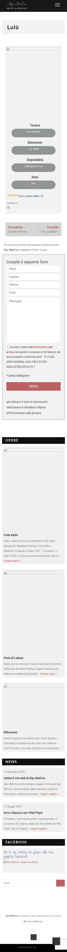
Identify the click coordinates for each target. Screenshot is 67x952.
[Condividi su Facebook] (10, 208)
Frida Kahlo (11, 535)
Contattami (24, 916)
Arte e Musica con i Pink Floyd (23, 813)
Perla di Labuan (13, 658)
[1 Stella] (8, 195)
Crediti (33, 916)
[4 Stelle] (14, 195)
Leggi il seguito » (49, 794)
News (11, 761)
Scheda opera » (12, 560)
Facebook (16, 842)
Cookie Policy (42, 916)
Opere (12, 440)
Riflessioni (10, 732)
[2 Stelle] (10, 195)
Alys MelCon (16, 4)
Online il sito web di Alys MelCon (24, 778)
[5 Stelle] (16, 195)
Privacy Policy (56, 916)
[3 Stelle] (12, 195)
